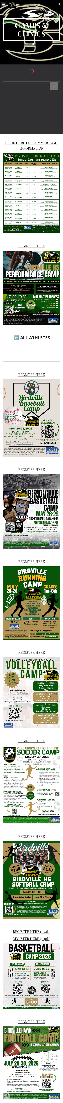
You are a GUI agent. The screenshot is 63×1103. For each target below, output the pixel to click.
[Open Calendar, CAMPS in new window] (54, 86)
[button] (4, 4)
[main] (31, 29)
